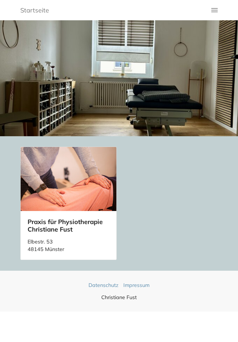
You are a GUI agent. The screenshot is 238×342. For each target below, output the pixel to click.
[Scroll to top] (224, 328)
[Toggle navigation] (214, 10)
